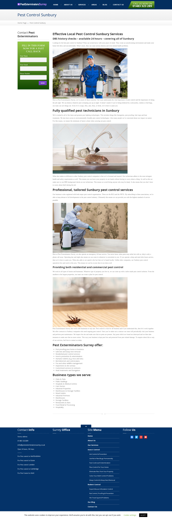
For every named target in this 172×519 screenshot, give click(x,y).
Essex (32, 460)
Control (94, 450)
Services (82, 5)
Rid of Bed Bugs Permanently (101, 458)
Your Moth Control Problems (101, 476)
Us (68, 5)
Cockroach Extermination (99, 463)
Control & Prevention (98, 454)
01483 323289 (23, 441)
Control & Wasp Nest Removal (102, 480)
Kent (32, 473)
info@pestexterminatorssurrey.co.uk (31, 445)
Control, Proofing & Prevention (101, 493)
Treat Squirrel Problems (99, 498)
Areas (94, 5)
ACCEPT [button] (143, 515)
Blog (105, 5)
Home (55, 5)
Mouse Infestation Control (101, 489)
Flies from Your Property (101, 471)
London (32, 465)
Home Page (22, 23)
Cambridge (34, 469)
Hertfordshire (35, 456)
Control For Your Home (99, 467)
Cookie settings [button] (130, 515)
